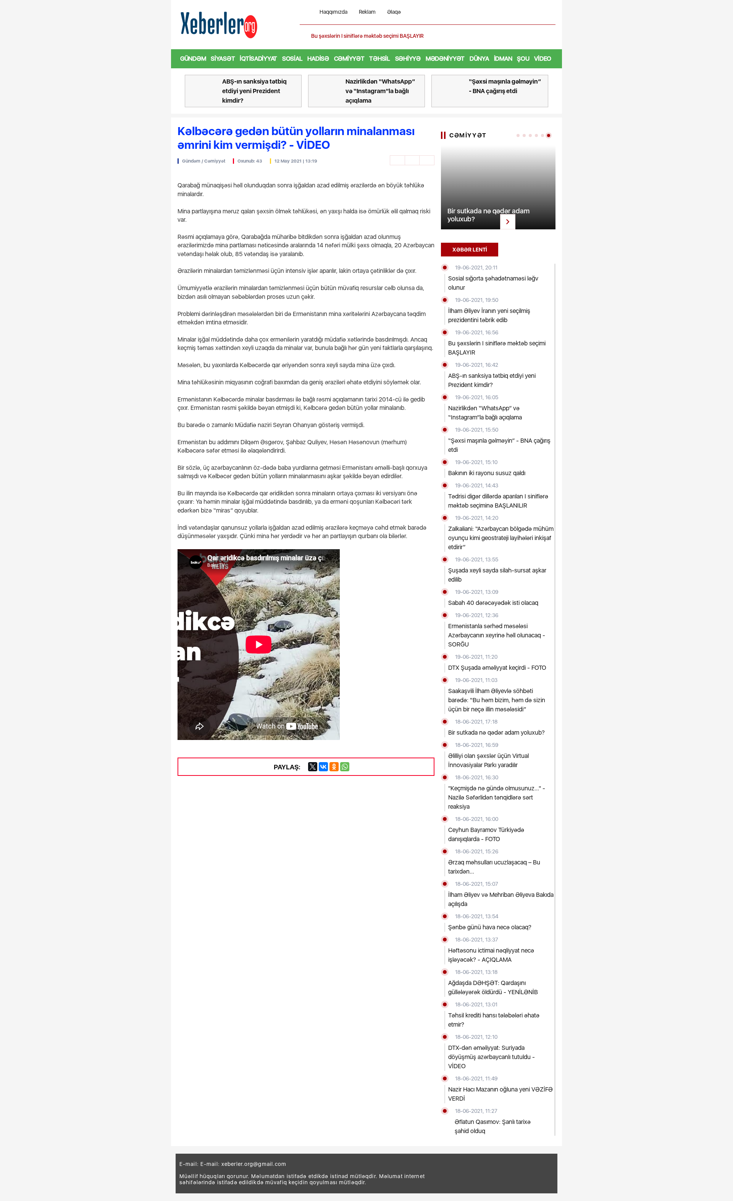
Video (542, 58)
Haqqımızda (333, 12)
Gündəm (193, 58)
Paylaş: (287, 767)
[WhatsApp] (344, 766)
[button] (550, 36)
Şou (523, 58)
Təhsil (379, 58)
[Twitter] (312, 766)
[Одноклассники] (334, 766)
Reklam (367, 12)
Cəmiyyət (349, 58)
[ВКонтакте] (323, 766)
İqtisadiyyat (258, 58)
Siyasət (223, 58)
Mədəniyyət (445, 58)
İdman (503, 58)
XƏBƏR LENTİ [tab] (469, 250)
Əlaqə (394, 12)
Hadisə (318, 58)
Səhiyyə (408, 58)
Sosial (292, 58)
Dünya (479, 58)
